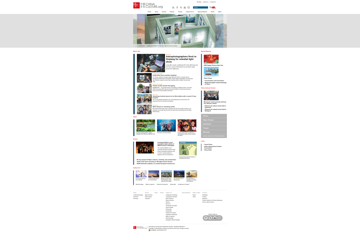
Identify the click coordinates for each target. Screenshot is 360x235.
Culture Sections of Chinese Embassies (214, 136)
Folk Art (168, 202)
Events (164, 11)
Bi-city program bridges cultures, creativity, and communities (156, 159)
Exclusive (135, 196)
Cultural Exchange (157, 73)
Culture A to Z (190, 11)
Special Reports (202, 11)
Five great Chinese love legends (140, 179)
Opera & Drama (170, 200)
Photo (212, 11)
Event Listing (148, 196)
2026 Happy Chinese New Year (213, 65)
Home (149, 11)
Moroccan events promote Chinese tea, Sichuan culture (215, 102)
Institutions (207, 124)
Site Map (199, 2)
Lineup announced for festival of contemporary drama (187, 157)
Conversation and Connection (214, 80)
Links (203, 141)
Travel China (208, 144)
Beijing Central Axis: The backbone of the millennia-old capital (166, 180)
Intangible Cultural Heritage (173, 220)
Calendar (147, 198)
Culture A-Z (136, 168)
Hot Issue (168, 54)
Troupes (206, 128)
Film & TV (168, 204)
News (156, 11)
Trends (180, 11)
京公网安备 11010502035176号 (158, 230)
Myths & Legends (150, 184)
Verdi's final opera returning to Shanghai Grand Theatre (154, 161)
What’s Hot (136, 51)
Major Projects (208, 120)
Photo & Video (196, 192)
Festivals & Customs (171, 212)
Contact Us (213, 2)
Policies (172, 11)
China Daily (208, 150)
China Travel (208, 78)
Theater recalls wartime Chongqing (164, 85)
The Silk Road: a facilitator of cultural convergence (191, 180)
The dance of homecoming (164, 132)
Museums (206, 132)
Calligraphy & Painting (171, 195)
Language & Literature (171, 196)
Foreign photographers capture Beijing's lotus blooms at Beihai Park (145, 133)
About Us (205, 2)
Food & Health (169, 207)
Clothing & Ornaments (162, 184)
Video (219, 11)
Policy (156, 192)
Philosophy (168, 209)
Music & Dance (169, 198)
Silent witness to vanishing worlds (164, 106)
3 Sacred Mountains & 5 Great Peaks (153, 179)
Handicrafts (173, 184)
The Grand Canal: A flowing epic (179, 179)
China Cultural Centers (208, 88)
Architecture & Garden (183, 184)
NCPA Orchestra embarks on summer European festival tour (156, 163)
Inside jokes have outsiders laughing (164, 75)
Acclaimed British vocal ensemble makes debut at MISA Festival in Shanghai (166, 144)
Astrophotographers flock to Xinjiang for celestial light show (181, 59)
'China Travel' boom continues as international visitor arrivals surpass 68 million (187, 134)
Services (204, 192)
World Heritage (139, 184)
